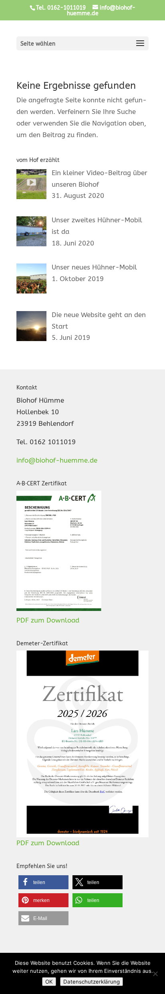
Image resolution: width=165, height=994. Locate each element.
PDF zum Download (47, 620)
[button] (43, 882)
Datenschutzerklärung (91, 981)
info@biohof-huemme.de (56, 460)
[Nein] (155, 974)
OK (49, 981)
